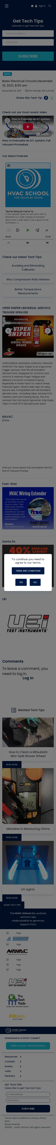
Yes (21, 582)
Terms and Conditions (28, 570)
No (35, 582)
